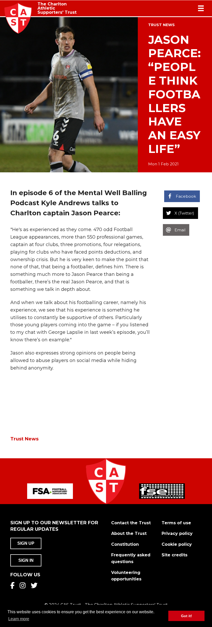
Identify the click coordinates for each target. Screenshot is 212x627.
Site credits (174, 554)
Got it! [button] (186, 616)
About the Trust (129, 533)
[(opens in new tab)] (50, 491)
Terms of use (176, 522)
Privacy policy (177, 533)
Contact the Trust (131, 522)
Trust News (161, 25)
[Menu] (201, 8)
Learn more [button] (18, 619)
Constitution (125, 544)
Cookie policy (177, 544)
